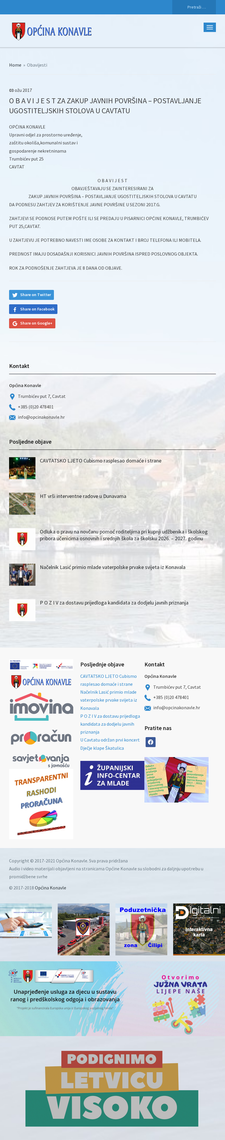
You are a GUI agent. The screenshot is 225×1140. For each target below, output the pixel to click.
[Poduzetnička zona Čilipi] (141, 929)
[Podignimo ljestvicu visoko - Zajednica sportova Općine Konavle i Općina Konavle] (112, 1088)
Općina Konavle (50, 888)
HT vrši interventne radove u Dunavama (83, 496)
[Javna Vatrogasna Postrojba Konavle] (84, 929)
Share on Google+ (36, 323)
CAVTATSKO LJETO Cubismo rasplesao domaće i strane (100, 460)
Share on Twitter (35, 294)
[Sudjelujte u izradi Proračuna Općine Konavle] (26, 920)
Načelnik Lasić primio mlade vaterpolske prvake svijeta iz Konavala (112, 567)
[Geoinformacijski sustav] (199, 929)
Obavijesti (37, 65)
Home (15, 65)
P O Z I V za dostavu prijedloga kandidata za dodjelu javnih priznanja (114, 602)
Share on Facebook (37, 309)
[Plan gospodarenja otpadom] (193, 780)
